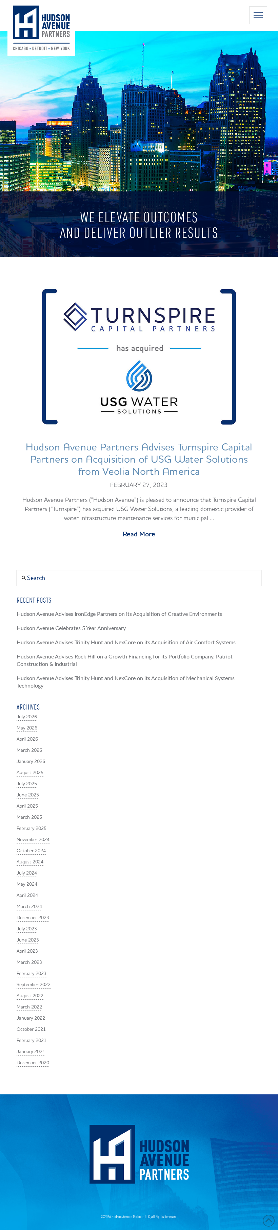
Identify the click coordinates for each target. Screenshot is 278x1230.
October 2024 (31, 851)
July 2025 (27, 784)
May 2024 (27, 884)
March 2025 (29, 817)
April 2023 (27, 951)
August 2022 (30, 996)
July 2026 (27, 717)
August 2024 (30, 862)
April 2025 (27, 806)
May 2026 (27, 728)
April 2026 (27, 739)
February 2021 (31, 1040)
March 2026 (29, 750)
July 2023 (27, 929)
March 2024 (29, 906)
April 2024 (27, 895)
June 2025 (28, 795)
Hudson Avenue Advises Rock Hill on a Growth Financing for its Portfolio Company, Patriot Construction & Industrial (125, 660)
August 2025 (30, 772)
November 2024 (33, 839)
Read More (139, 534)
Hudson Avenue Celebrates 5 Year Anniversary (71, 628)
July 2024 (27, 873)
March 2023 (29, 962)
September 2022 (34, 984)
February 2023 (31, 973)
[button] (258, 15)
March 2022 (29, 1007)
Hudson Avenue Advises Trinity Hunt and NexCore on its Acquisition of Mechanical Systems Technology (126, 682)
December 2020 (33, 1063)
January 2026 (31, 761)
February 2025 (31, 828)
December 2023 (33, 917)
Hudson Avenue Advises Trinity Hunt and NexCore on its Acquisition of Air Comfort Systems (126, 642)
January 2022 (31, 1018)
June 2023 (28, 940)
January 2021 (31, 1051)
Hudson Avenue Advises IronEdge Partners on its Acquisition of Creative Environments (119, 614)
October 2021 (31, 1029)
